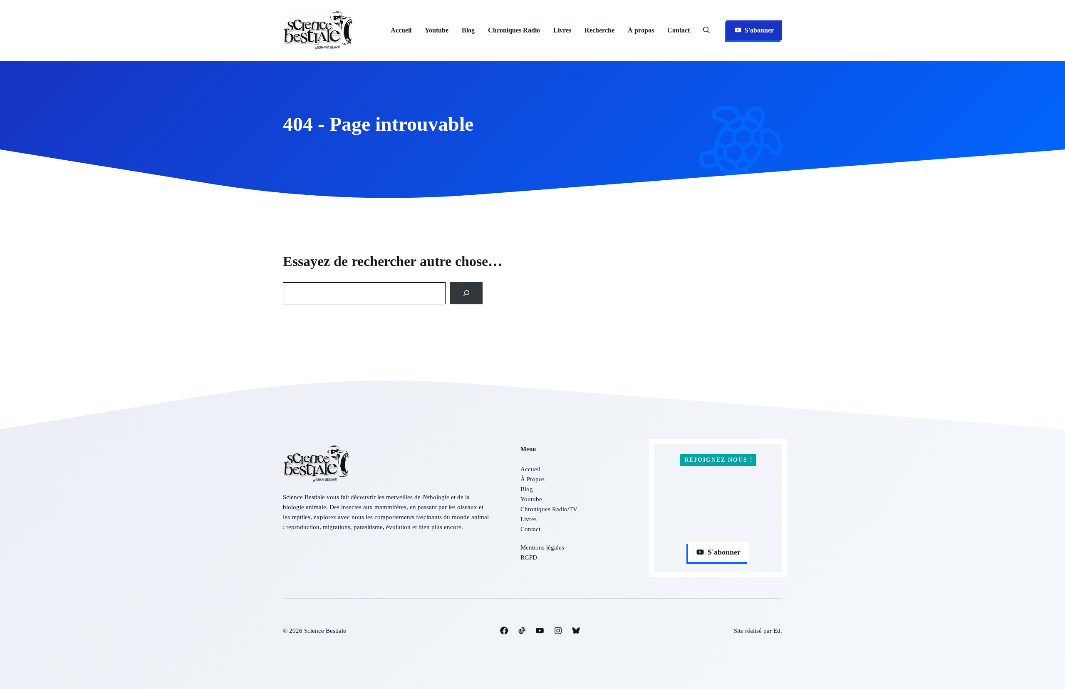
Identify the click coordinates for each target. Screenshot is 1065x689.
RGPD (528, 557)
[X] (540, 630)
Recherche (599, 30)
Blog (468, 30)
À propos (641, 30)
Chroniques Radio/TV (548, 509)
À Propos (532, 479)
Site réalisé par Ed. (758, 630)
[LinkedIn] (522, 630)
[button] (706, 30)
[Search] (466, 293)
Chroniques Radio (514, 30)
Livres (562, 30)
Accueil (401, 30)
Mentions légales (542, 547)
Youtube (436, 30)
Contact (678, 30)
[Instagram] (504, 630)
